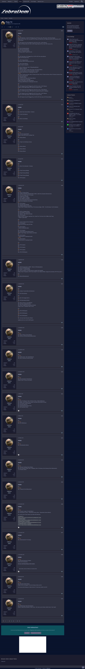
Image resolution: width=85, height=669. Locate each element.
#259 (62, 576)
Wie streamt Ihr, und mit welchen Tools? (75, 129)
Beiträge (5, 46)
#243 (62, 126)
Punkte (5, 45)
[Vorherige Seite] (2, 27)
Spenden (69, 30)
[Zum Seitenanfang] (83, 667)
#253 (62, 437)
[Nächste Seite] (18, 27)
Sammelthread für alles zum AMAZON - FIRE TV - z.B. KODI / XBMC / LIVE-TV (75, 114)
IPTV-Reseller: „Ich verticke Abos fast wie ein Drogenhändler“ (76, 82)
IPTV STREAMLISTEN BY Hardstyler (76, 121)
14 (12, 26)
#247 (62, 283)
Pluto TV (70, 97)
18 (16, 26)
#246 (62, 259)
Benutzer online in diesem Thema (9, 659)
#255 (62, 482)
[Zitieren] (62, 99)
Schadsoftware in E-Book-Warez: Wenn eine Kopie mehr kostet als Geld (75, 52)
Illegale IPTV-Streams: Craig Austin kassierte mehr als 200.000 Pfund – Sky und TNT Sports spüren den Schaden (75, 46)
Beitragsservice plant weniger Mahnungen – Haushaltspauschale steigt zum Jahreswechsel (75, 57)
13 (10, 26)
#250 (62, 371)
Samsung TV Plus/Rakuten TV (74, 100)
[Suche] (82, 1)
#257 (62, 532)
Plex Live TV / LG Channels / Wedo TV (75, 110)
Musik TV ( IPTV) (72, 118)
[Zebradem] (42, 10)
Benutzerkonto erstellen (36, 632)
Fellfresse (28, 568)
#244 (62, 158)
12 (8, 26)
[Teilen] (63, 27)
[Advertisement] (32, 644)
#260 (62, 598)
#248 (62, 327)
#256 (62, 504)
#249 (62, 349)
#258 (62, 554)
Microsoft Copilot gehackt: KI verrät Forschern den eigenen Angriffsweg (75, 73)
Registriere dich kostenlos (35, 630)
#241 (62, 30)
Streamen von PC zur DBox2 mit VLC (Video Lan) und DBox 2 (75, 125)
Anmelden (71, 1)
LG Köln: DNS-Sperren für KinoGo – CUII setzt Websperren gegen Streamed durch (75, 68)
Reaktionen (5, 117)
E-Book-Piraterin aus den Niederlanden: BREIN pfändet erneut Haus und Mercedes (76, 40)
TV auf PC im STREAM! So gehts (75, 103)
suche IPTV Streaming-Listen (74, 106)
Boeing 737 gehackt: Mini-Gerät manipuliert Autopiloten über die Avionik (75, 87)
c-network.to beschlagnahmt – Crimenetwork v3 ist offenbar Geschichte (74, 77)
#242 (62, 104)
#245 (62, 185)
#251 (62, 393)
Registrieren (76, 1)
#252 (62, 415)
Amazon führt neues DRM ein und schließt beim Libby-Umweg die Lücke (75, 63)
